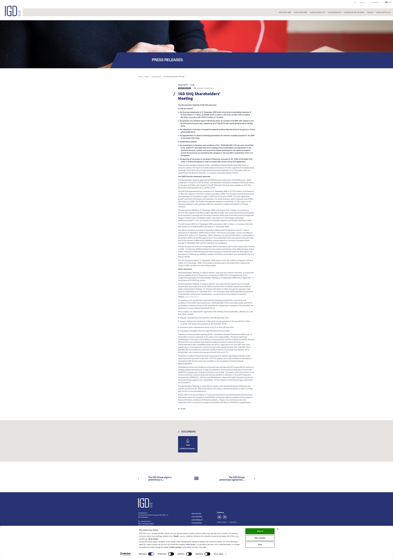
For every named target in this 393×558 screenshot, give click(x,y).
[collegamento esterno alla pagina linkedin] (225, 517)
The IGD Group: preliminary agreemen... (232, 478)
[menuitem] (388, 2)
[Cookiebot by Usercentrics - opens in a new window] (125, 554)
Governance (196, 523)
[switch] (171, 554)
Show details (218, 554)
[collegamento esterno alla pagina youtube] (219, 517)
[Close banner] (277, 529)
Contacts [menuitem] (375, 2)
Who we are (196, 514)
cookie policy (190, 544)
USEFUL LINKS (221, 522)
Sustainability (197, 520)
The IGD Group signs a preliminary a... (160, 478)
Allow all (260, 531)
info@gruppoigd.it (148, 524)
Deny (260, 544)
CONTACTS (233, 522)
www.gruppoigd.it (192, 297)
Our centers (196, 517)
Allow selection (259, 538)
